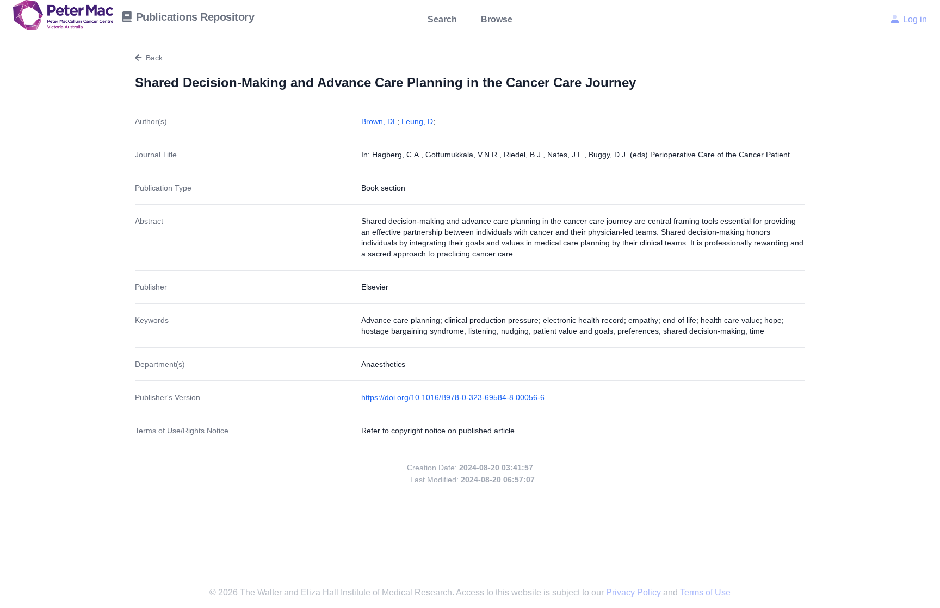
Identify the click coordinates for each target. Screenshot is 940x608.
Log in (915, 19)
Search (442, 19)
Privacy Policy (634, 592)
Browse (496, 19)
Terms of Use (705, 592)
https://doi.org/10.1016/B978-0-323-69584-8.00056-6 (453, 397)
